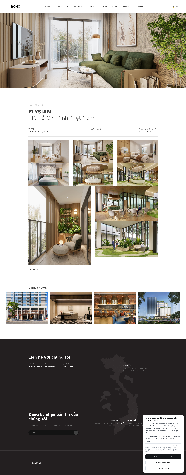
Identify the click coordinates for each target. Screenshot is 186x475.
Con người (78, 6)
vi (173, 6)
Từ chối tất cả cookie (163, 462)
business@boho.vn (65, 366)
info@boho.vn (50, 366)
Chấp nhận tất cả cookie (163, 457)
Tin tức (91, 6)
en (177, 6)
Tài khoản (139, 6)
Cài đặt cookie (163, 468)
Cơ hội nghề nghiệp (109, 6)
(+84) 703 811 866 (35, 366)
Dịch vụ (47, 6)
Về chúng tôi (63, 6)
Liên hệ (126, 6)
